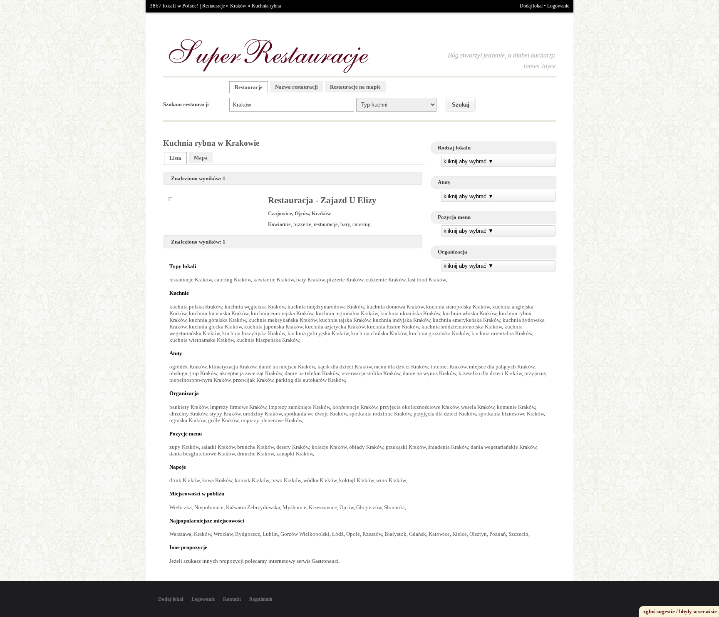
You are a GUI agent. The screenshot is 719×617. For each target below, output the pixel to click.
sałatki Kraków (218, 447)
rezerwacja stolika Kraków (371, 373)
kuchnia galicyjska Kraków (318, 333)
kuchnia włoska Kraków (469, 313)
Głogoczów (369, 507)
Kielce (459, 534)
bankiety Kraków (188, 407)
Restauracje (213, 6)
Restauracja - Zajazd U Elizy (322, 200)
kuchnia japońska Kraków (273, 326)
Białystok (395, 534)
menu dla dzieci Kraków (401, 366)
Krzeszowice (323, 507)
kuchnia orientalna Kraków (501, 333)
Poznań (497, 534)
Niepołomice (208, 507)
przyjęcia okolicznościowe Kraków (419, 407)
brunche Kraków (255, 447)
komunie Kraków (516, 407)
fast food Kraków (427, 279)
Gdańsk (417, 534)
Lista (175, 158)
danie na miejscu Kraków (287, 366)
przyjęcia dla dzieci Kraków (445, 414)
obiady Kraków (366, 447)
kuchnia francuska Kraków (218, 313)
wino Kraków (391, 480)
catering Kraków (232, 279)
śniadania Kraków (448, 447)
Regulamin (261, 599)
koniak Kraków (252, 480)
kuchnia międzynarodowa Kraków (326, 307)
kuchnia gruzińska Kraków (439, 333)
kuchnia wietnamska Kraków (201, 340)
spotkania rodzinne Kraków (380, 414)
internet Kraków (448, 366)
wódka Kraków (320, 480)
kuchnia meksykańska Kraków (282, 320)
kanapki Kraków (294, 453)
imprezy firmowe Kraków (238, 407)
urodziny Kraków (262, 414)
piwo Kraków (286, 480)
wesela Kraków (477, 407)
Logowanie (558, 6)
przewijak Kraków (253, 380)
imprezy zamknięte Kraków (299, 407)
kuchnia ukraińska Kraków (410, 313)
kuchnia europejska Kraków (282, 313)
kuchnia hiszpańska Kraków (267, 340)
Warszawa (180, 534)
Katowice (439, 534)
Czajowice (280, 213)
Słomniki (394, 507)
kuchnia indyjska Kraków (401, 320)
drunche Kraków (255, 453)
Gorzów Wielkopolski (305, 534)
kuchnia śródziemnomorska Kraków (461, 326)
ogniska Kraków (187, 420)
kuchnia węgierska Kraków (255, 307)
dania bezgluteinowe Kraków (202, 453)
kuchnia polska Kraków (195, 307)
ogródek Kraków (187, 366)
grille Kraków (223, 420)
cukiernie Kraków (385, 279)
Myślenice (294, 507)
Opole (353, 534)
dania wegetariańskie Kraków (503, 447)
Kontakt (232, 599)
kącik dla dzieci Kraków (344, 366)
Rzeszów (372, 534)
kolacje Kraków (329, 447)
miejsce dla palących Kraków (501, 366)
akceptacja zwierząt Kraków (251, 373)
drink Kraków (184, 480)
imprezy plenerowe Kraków (271, 420)
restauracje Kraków (190, 279)
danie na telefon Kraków (312, 373)
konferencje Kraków (354, 407)
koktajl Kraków (356, 480)
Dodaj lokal (531, 6)
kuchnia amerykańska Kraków (466, 320)
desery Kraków (292, 447)
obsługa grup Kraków (193, 373)
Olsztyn (478, 534)
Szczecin (518, 534)
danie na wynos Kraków (429, 373)
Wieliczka (180, 507)
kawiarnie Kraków (273, 279)
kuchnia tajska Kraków (344, 320)
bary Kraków (310, 279)
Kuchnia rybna (266, 6)
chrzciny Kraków (188, 414)
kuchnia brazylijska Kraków (253, 333)
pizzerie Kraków (345, 279)
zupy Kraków (184, 447)
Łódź (338, 534)
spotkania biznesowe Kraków (511, 414)
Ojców (302, 213)
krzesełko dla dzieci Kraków (490, 373)
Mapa (201, 157)
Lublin (270, 534)
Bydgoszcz (247, 534)
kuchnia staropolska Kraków (458, 307)
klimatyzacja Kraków (232, 366)
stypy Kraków (225, 414)
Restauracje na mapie (355, 87)
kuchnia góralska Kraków (217, 320)
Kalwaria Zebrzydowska (253, 507)
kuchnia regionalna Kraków (347, 313)
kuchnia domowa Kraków (395, 307)
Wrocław (223, 534)
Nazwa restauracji (296, 87)
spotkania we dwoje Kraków (315, 414)
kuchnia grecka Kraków (215, 326)
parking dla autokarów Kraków (310, 380)
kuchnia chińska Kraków (379, 333)
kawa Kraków (217, 480)
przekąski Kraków (406, 447)
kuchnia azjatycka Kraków (334, 326)
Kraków (238, 6)
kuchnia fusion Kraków (393, 326)
